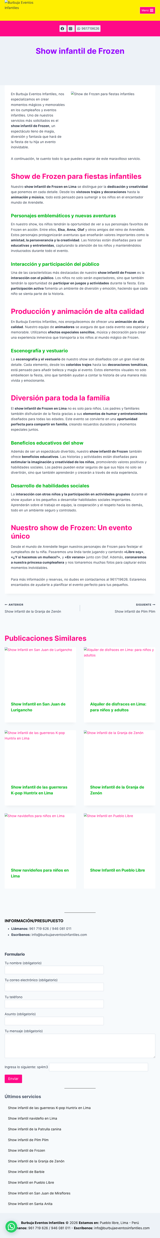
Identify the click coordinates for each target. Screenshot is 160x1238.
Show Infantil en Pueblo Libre (117, 870)
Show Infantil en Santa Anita (30, 1204)
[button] (11, 1227)
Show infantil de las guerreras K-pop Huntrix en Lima (49, 1108)
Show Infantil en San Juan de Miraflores (39, 1193)
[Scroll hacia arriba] (154, 1229)
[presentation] (40, 671)
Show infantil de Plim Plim (135, 608)
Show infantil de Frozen (26, 1150)
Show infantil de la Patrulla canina (34, 1129)
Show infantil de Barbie (26, 1172)
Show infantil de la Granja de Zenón (33, 608)
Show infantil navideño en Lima (32, 1118)
